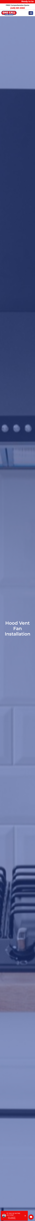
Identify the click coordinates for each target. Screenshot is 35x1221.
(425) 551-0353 (17, 8)
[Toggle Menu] (30, 13)
